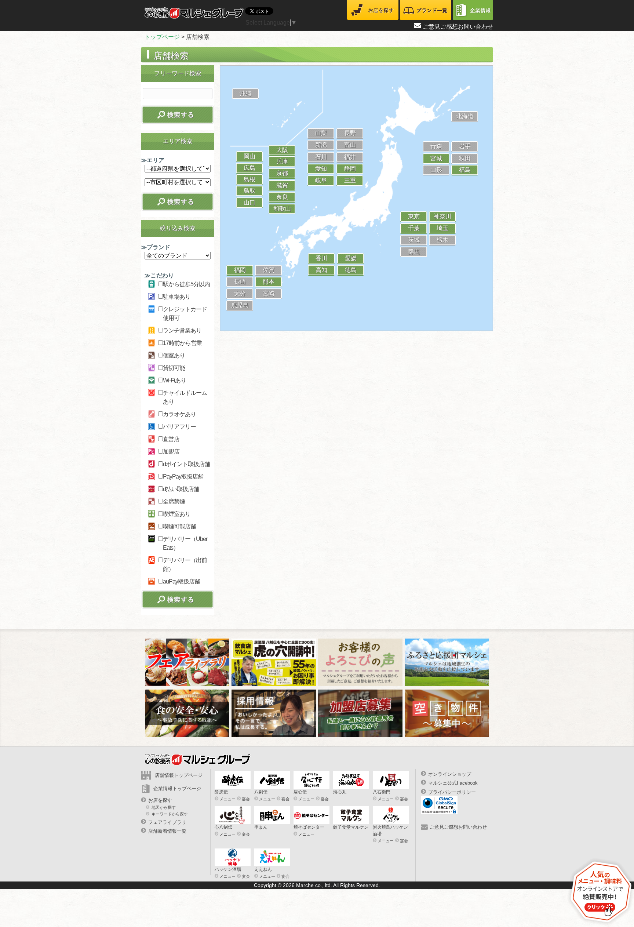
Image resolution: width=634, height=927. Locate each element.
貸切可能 (174, 368)
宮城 (436, 158)
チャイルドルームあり (185, 397)
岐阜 (321, 180)
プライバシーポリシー (452, 792)
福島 (465, 170)
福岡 (240, 270)
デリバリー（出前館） (185, 564)
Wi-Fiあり (174, 380)
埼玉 (442, 228)
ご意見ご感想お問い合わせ (458, 26)
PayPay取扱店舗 (183, 476)
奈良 (282, 197)
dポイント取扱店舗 (186, 464)
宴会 (246, 799)
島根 (249, 179)
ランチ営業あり (182, 330)
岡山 (249, 156)
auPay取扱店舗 (181, 581)
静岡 (350, 169)
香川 (321, 258)
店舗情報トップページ (179, 775)
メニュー (227, 799)
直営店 (171, 439)
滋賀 (282, 185)
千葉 (414, 228)
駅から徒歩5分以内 (186, 284)
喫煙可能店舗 (179, 526)
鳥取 (249, 191)
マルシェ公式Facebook (453, 783)
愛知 (321, 169)
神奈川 (442, 216)
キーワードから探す (170, 813)
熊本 (268, 282)
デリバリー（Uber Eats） (185, 543)
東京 (414, 216)
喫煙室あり (176, 514)
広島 (249, 168)
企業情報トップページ (177, 788)
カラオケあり (179, 414)
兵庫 (282, 161)
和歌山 (282, 209)
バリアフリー (179, 426)
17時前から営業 (182, 343)
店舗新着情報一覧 (167, 831)
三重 (350, 180)
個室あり (174, 355)
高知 (321, 270)
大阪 (282, 150)
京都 (282, 173)
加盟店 (171, 451)
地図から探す (164, 807)
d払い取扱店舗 (181, 489)
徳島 (351, 270)
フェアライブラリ (167, 822)
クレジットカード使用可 (185, 313)
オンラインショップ (449, 774)
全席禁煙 (174, 501)
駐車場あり (176, 297)
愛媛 (351, 258)
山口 (249, 202)
